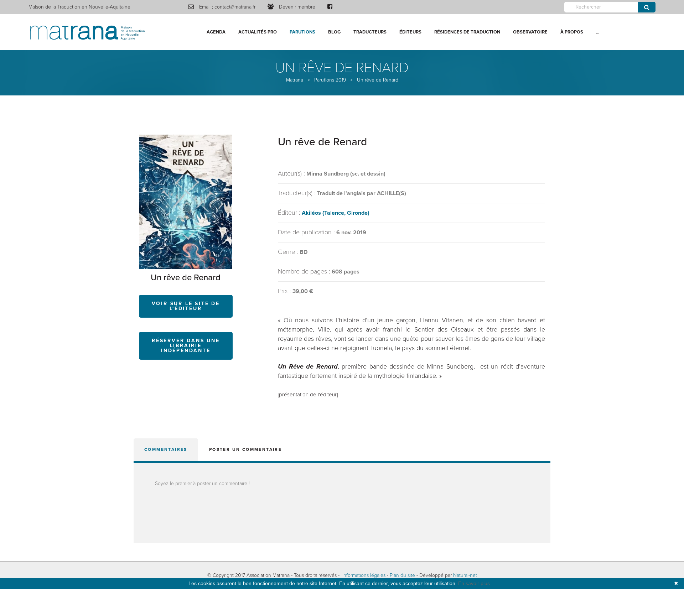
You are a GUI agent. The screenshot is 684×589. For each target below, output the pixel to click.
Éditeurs (410, 32)
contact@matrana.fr (234, 7)
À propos (571, 32)
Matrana (294, 80)
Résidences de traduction (467, 32)
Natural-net (465, 575)
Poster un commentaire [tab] (245, 449)
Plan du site (402, 575)
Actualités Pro (257, 32)
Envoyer (647, 7)
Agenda (216, 32)
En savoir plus (474, 583)
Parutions (302, 32)
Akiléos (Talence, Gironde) (335, 213)
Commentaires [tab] (165, 449)
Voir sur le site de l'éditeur (186, 306)
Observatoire (530, 32)
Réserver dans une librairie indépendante (186, 346)
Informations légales (363, 575)
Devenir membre (297, 7)
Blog (334, 32)
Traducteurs (370, 32)
